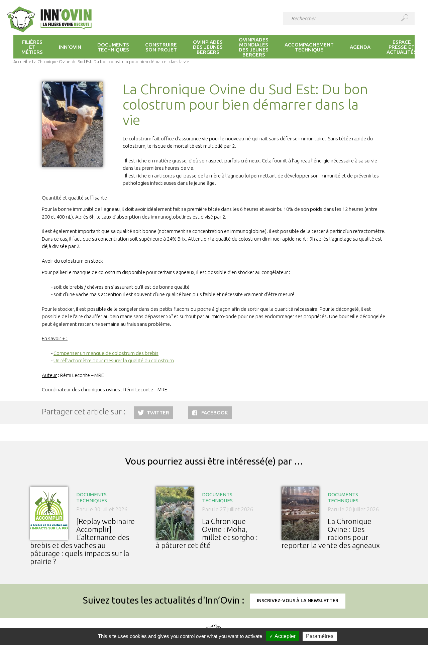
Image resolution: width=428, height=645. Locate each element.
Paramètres (319, 636)
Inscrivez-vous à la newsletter (297, 600)
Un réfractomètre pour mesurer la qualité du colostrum (114, 360)
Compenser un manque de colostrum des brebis (106, 353)
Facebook (214, 412)
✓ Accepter (282, 636)
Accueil (20, 61)
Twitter (158, 412)
